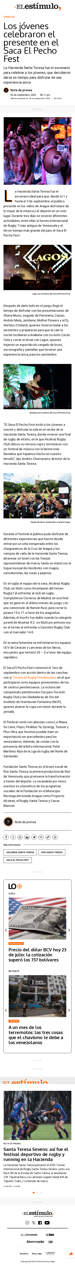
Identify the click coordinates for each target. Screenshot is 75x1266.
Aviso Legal (50, 1262)
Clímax (50, 1234)
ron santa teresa (51, 852)
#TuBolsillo (16, 943)
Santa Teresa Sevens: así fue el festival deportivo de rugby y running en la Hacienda (35, 1154)
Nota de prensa (21, 90)
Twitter (13, 837)
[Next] (68, 930)
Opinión (14, 1021)
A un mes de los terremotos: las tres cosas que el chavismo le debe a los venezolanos (36, 1034)
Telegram (34, 837)
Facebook (6, 837)
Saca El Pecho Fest (17, 860)
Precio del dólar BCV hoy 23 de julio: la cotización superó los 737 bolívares (37, 954)
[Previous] (6, 930)
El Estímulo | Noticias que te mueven (37, 1213)
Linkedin (27, 837)
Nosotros (24, 1254)
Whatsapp (20, 837)
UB (50, 1242)
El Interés (29, 1235)
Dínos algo (37, 1254)
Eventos (9, 17)
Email (41, 837)
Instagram (27, 1223)
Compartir (71, 1254)
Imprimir (55, 837)
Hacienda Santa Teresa (20, 852)
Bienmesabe (35, 1241)
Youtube (47, 1223)
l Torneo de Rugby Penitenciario (33, 677)
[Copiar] (48, 837)
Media (50, 1253)
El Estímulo (37, 7)
